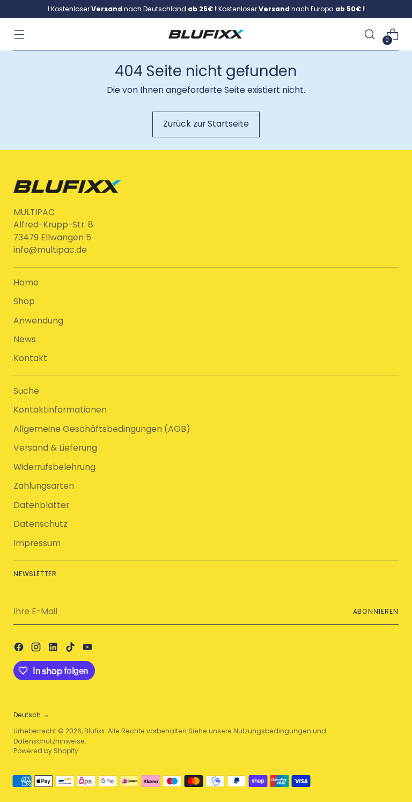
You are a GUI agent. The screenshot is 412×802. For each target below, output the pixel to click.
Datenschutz (40, 523)
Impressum (37, 543)
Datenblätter (41, 505)
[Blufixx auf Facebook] (19, 649)
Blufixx (94, 730)
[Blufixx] (206, 34)
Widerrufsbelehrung (54, 467)
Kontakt (30, 358)
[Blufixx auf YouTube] (88, 649)
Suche (26, 390)
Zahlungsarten (43, 485)
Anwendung (38, 320)
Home (26, 282)
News (24, 339)
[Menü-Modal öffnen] (19, 35)
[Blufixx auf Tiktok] (71, 649)
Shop (24, 301)
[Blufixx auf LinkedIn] (54, 649)
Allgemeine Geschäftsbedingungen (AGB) (101, 429)
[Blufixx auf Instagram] (37, 649)
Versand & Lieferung (55, 447)
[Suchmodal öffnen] (370, 35)
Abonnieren (376, 611)
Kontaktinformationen (60, 409)
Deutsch (27, 714)
